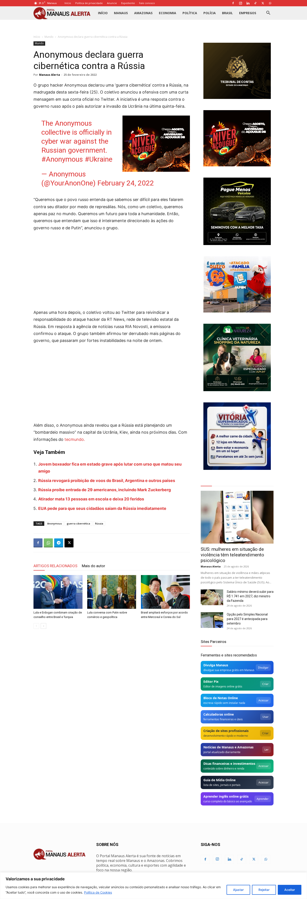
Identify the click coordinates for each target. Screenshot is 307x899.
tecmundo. (75, 439)
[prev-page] (36, 626)
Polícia (209, 13)
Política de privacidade (89, 3)
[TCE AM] (237, 71)
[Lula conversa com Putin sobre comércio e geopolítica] (111, 592)
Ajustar (238, 890)
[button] (268, 13)
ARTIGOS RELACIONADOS (55, 566)
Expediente (128, 3)
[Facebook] (233, 3)
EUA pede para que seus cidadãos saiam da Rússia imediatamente (102, 508)
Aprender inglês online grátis (226, 796)
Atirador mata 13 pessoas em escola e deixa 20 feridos (91, 499)
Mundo (48, 37)
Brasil (227, 13)
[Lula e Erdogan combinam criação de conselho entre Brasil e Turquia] (57, 592)
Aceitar (289, 890)
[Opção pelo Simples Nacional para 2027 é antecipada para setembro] (212, 620)
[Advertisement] (111, 268)
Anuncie (112, 3)
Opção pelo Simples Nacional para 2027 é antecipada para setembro (247, 619)
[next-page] (43, 626)
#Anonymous (62, 159)
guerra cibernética (78, 523)
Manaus (121, 13)
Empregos (247, 13)
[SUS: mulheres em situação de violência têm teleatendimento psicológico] (237, 517)
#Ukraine (98, 159)
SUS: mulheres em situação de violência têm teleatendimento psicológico (232, 555)
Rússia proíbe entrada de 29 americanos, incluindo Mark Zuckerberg (104, 489)
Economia (167, 13)
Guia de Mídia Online (219, 780)
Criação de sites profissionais (226, 731)
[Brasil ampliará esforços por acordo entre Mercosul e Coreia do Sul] (165, 592)
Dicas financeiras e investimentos (229, 763)
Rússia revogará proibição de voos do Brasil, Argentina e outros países (106, 480)
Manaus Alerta (49, 75)
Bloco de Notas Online (220, 698)
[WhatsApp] (270, 3)
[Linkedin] (248, 3)
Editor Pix (210, 681)
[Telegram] (58, 542)
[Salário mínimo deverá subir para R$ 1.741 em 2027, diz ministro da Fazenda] (212, 597)
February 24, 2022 (125, 183)
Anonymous (54, 523)
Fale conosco (147, 3)
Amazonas (143, 13)
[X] (262, 3)
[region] (153, 885)
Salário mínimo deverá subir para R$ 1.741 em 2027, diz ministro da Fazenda (250, 596)
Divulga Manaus (215, 665)
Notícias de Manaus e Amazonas (228, 747)
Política (189, 13)
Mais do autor (93, 566)
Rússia (99, 523)
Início (68, 3)
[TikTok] (255, 3)
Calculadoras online (218, 714)
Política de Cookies (98, 892)
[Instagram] (240, 3)
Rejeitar (263, 890)
